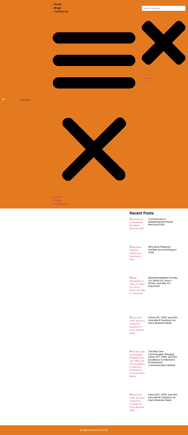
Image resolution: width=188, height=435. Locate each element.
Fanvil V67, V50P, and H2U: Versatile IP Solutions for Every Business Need (163, 320)
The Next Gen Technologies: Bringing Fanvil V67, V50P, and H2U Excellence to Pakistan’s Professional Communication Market (162, 358)
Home (58, 4)
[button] (94, 104)
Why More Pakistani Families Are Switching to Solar (162, 249)
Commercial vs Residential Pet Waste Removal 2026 (160, 221)
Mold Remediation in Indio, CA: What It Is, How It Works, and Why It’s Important (163, 282)
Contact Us (61, 11)
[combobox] (164, 8)
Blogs (57, 8)
